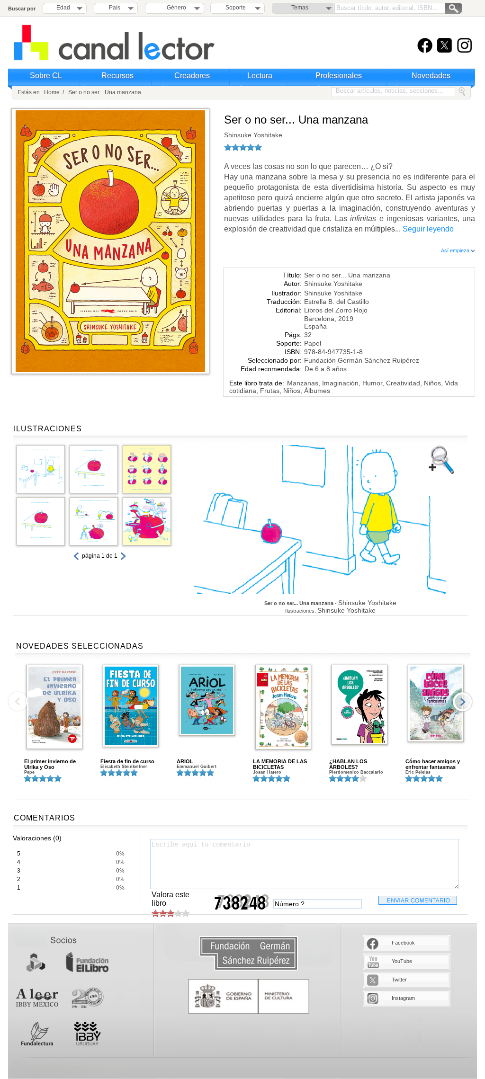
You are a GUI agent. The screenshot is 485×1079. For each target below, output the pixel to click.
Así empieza (456, 250)
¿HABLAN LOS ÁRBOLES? (348, 764)
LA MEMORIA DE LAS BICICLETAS (280, 764)
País (114, 7)
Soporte (235, 7)
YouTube (402, 961)
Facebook (403, 942)
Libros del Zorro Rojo (336, 310)
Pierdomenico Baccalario (356, 772)
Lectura (259, 75)
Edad (63, 7)
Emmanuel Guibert (196, 766)
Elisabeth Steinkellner (123, 766)
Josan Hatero (267, 772)
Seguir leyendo (428, 229)
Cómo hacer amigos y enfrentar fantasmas (432, 764)
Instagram (403, 998)
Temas (299, 7)
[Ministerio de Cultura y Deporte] (248, 996)
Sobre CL (46, 75)
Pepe (29, 772)
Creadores (192, 75)
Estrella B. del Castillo (336, 301)
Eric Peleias (418, 772)
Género (175, 7)
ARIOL (185, 761)
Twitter (399, 979)
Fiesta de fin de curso (127, 761)
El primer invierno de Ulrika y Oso (50, 764)
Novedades (431, 75)
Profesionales (338, 75)
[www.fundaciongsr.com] (248, 954)
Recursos (117, 75)
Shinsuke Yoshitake (253, 135)
